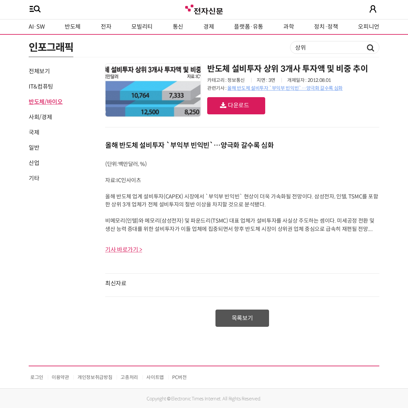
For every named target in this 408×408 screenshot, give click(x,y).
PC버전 (179, 377)
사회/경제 (40, 117)
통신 (178, 26)
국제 (34, 132)
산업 (34, 163)
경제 (208, 26)
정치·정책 (326, 26)
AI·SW (37, 26)
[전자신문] (204, 9)
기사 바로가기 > (123, 249)
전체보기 (39, 71)
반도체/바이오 (45, 101)
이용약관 (60, 377)
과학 (288, 26)
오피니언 (368, 26)
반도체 (73, 26)
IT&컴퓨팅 (41, 86)
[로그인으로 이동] (373, 9)
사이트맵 (155, 377)
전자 (106, 26)
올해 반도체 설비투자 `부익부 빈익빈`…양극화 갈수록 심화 (284, 88)
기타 (34, 178)
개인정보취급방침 (94, 377)
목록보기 (242, 318)
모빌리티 (142, 26)
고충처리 (129, 377)
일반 (34, 147)
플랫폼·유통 (248, 26)
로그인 (36, 377)
